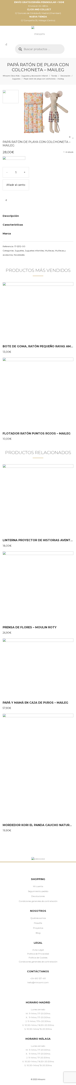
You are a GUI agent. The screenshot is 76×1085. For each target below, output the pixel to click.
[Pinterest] (38, 992)
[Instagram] (33, 992)
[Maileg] (14, 161)
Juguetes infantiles (34, 250)
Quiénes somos (38, 918)
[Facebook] (28, 992)
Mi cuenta (38, 886)
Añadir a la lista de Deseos (6, 200)
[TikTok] (43, 992)
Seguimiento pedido (38, 891)
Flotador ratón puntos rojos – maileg (37, 433)
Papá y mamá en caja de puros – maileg (35, 702)
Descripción (11, 215)
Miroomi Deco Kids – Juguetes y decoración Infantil (25, 76)
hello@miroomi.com (38, 982)
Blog (38, 933)
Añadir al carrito (15, 184)
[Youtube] (48, 992)
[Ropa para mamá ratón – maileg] (70, 137)
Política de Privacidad (38, 953)
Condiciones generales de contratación (38, 901)
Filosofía (38, 923)
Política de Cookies (38, 957)
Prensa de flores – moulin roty (30, 627)
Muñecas (49, 250)
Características (13, 224)
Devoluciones (38, 896)
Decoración (65, 76)
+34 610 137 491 (38, 978)
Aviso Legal (38, 949)
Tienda (54, 76)
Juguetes (16, 79)
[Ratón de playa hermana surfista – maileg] (72, 137)
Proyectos (38, 928)
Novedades (19, 254)
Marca (7, 233)
